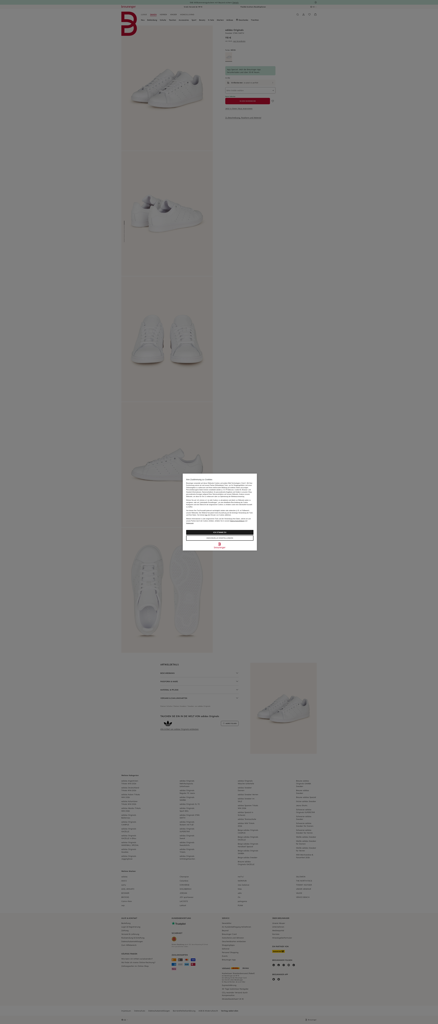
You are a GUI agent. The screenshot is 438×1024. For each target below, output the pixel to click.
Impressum (190, 523)
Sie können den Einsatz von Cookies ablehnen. (214, 515)
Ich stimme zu (219, 532)
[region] (220, 512)
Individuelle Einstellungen (219, 538)
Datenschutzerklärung (237, 521)
